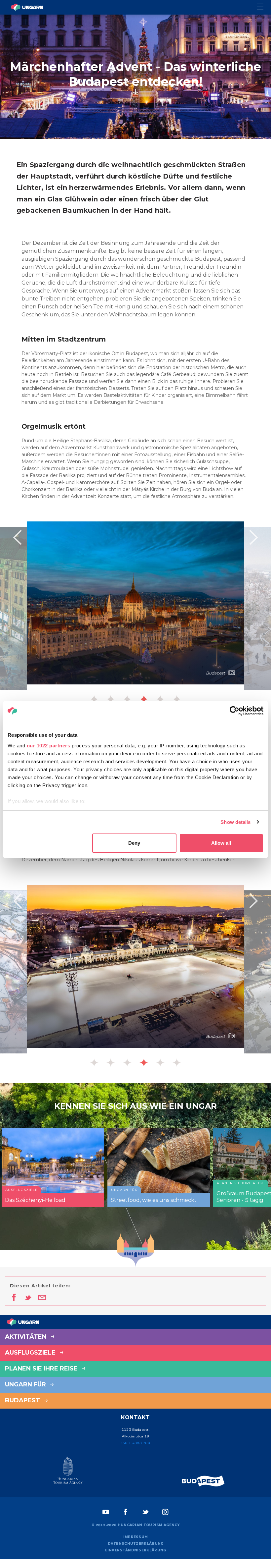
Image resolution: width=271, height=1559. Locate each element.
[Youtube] (105, 1512)
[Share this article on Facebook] (14, 1298)
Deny (134, 843)
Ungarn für (26, 1384)
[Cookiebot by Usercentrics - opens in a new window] (234, 711)
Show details (235, 822)
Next (253, 537)
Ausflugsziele (31, 1352)
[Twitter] (145, 1512)
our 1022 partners (48, 745)
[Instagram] (165, 1512)
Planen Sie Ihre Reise (42, 1368)
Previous (17, 537)
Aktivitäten (26, 1336)
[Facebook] (125, 1512)
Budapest (23, 1400)
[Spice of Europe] (203, 1481)
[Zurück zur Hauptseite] (27, 7)
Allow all (221, 843)
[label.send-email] (42, 1298)
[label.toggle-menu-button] (264, 7)
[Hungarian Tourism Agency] (68, 1471)
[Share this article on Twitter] (28, 1298)
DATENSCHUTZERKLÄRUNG (136, 1543)
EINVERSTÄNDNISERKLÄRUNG (135, 1550)
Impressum (135, 1537)
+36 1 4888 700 (135, 1443)
